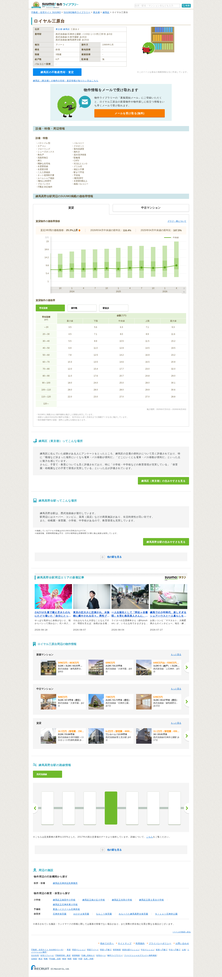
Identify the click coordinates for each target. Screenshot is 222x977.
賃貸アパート (93, 950)
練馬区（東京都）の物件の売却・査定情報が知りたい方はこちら (65, 80)
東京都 (96, 12)
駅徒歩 (106, 308)
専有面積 (43, 308)
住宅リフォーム (47, 955)
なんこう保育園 (104, 914)
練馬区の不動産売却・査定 (57, 72)
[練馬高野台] (111, 808)
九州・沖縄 (88, 959)
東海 (64, 959)
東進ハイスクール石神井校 (66, 909)
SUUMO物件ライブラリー (77, 12)
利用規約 (140, 943)
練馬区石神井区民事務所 (65, 883)
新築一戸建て (161, 950)
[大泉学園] (153, 808)
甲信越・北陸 (55, 959)
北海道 (34, 959)
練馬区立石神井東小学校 (65, 904)
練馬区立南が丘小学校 (93, 900)
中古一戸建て (174, 950)
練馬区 (106, 12)
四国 (75, 959)
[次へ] (186, 667)
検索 (187, 5)
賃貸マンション (79, 950)
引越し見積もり (88, 955)
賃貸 (69, 950)
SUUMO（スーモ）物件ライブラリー (54, 5)
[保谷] (174, 808)
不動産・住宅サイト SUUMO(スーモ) (47, 950)
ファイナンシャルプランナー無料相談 (140, 955)
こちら (149, 837)
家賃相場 (117, 950)
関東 (46, 959)
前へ (35, 808)
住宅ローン (101, 955)
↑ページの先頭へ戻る (182, 932)
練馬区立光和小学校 (122, 900)
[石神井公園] (132, 808)
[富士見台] (90, 808)
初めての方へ (107, 943)
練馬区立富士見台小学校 (151, 900)
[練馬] (47, 808)
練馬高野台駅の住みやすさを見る (166, 541)
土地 (184, 950)
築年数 (74, 308)
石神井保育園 (59, 914)
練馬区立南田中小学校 (64, 900)
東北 (40, 959)
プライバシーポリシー (160, 943)
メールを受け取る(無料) (129, 113)
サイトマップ (124, 943)
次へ (186, 808)
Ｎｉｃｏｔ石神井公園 (166, 914)
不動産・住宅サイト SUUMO (46, 12)
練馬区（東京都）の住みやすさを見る (163, 480)
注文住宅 (35, 955)
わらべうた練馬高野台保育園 (133, 914)
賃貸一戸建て (106, 950)
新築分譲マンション (130, 950)
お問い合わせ (182, 943)
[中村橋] (69, 808)
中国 (80, 959)
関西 (69, 959)
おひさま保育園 (81, 914)
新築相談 (76, 955)
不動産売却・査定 (63, 955)
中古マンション (147, 950)
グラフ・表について (177, 221)
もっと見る (176, 654)
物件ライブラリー (115, 955)
